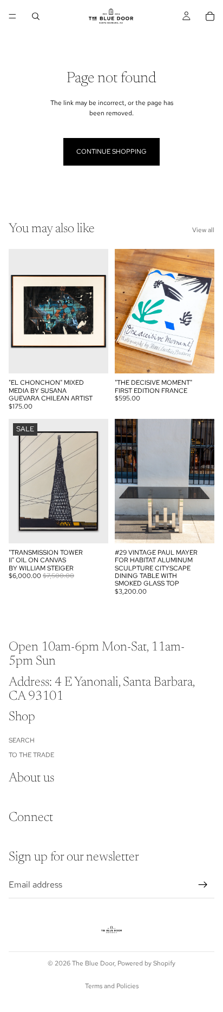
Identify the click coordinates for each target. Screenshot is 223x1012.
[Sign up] (203, 884)
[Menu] (12, 16)
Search (22, 740)
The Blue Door (93, 963)
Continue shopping (111, 151)
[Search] (36, 16)
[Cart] (210, 16)
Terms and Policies (112, 986)
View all (203, 230)
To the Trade (31, 754)
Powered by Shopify (146, 963)
